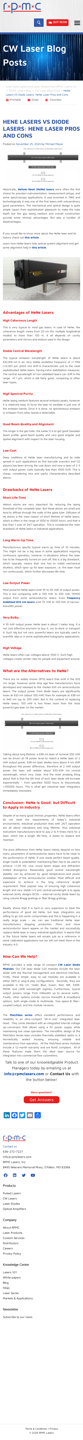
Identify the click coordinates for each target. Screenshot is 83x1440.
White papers (12, 1277)
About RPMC (11, 1227)
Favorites (55, 99)
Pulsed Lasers (12, 1193)
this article (32, 237)
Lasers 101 (10, 1272)
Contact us (10, 1146)
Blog (6, 1282)
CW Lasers (10, 1198)
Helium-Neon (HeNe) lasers (36, 189)
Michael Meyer (54, 144)
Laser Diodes (11, 1203)
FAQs (6, 1287)
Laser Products (12, 1232)
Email (35, 99)
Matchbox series (21, 1015)
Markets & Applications (18, 1298)
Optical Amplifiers (14, 1208)
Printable (15, 99)
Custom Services (14, 1238)
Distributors (11, 1243)
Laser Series (11, 1293)
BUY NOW (60, 22)
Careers (8, 1248)
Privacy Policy (12, 1253)
